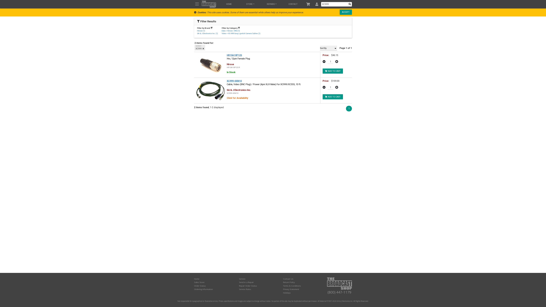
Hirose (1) (201, 31)
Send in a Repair (246, 282)
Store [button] (249, 4)
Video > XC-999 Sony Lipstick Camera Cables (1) (241, 33)
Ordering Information (203, 289)
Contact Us (288, 278)
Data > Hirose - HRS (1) (231, 31)
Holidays (287, 292)
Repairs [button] (271, 4)
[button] (316, 4)
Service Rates (245, 289)
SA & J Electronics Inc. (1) (207, 33)
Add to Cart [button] (334, 71)
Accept (346, 12)
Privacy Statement (291, 289)
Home (229, 4)
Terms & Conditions (292, 285)
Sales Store (199, 282)
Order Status (200, 285)
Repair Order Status (248, 285)
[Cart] (308, 4)
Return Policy (289, 282)
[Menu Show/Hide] (197, 4)
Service (242, 278)
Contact (293, 4)
